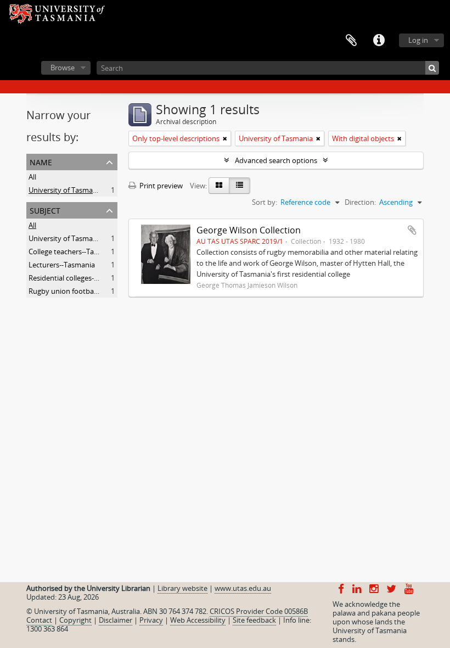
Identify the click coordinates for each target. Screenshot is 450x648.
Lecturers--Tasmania (62, 265)
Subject (45, 209)
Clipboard (351, 40)
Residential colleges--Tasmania (78, 278)
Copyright (75, 620)
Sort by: (264, 202)
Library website (182, 588)
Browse (62, 67)
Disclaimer (115, 620)
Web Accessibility (198, 620)
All (32, 177)
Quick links (378, 40)
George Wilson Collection (248, 230)
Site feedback (254, 620)
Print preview (160, 186)
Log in (418, 40)
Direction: (360, 202)
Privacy (151, 620)
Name (41, 161)
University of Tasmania (66, 190)
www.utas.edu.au (243, 588)
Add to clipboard (412, 230)
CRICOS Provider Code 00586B (259, 611)
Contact (39, 620)
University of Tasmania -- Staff (77, 238)
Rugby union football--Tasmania (81, 291)
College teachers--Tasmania (73, 251)
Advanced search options (276, 160)
